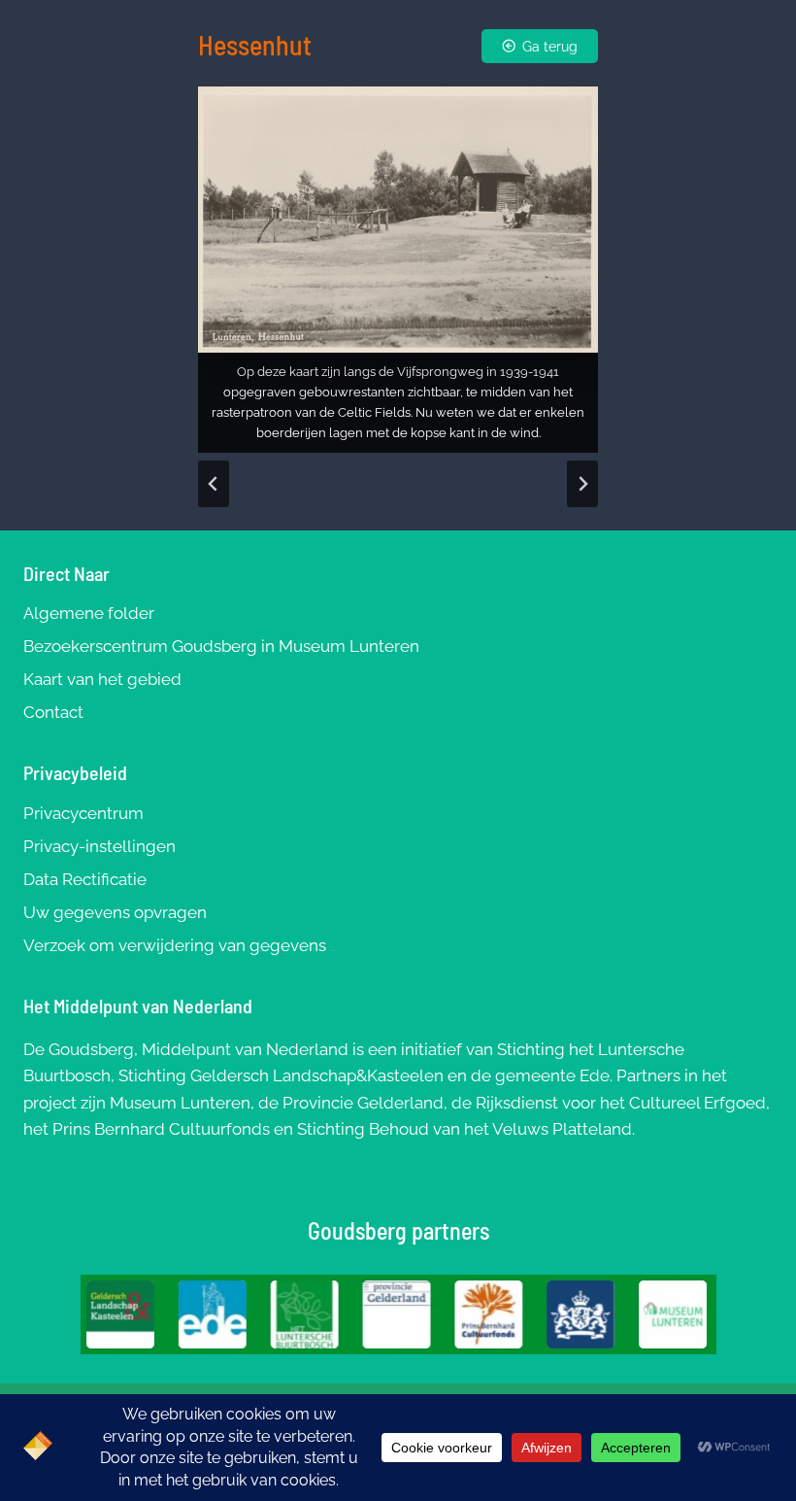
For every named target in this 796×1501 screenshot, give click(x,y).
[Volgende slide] (582, 484)
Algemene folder (88, 613)
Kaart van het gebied (102, 679)
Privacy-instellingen (99, 846)
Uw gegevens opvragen (115, 912)
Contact (53, 712)
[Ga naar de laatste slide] (213, 484)
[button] (398, 270)
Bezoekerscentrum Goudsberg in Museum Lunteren (221, 646)
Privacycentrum (83, 813)
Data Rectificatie (85, 879)
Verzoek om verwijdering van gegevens (174, 945)
